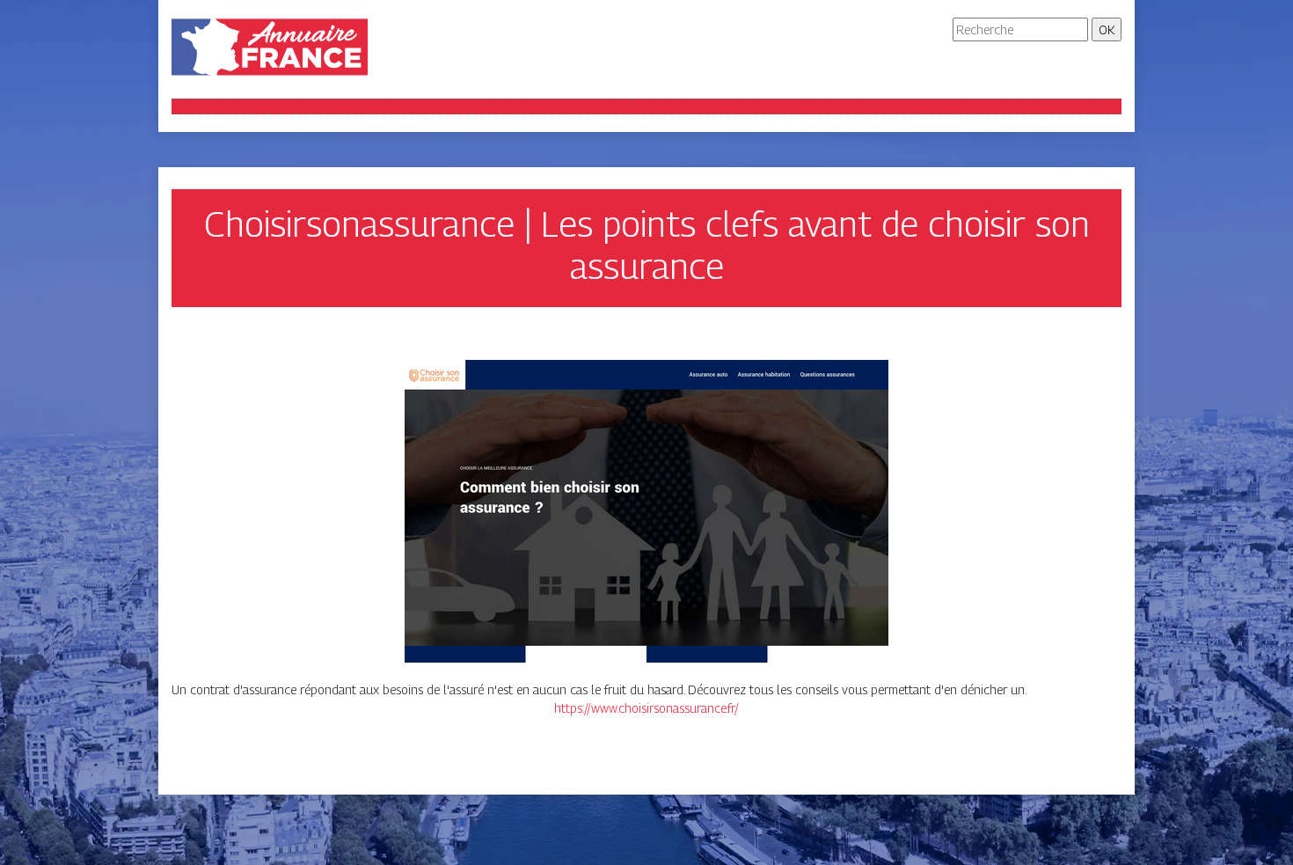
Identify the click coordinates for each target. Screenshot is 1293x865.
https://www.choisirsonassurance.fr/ (646, 707)
